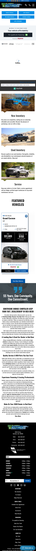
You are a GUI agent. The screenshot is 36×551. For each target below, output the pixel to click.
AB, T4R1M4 (20, 434)
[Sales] (30, 5)
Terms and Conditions (16, 548)
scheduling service (10, 363)
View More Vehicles (18, 281)
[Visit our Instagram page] (21, 485)
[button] (18, 35)
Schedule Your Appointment (18, 504)
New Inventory (18, 116)
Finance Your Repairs (18, 526)
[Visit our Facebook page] (11, 485)
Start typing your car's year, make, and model (15, 85)
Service (18, 184)
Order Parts (18, 507)
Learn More (8, 271)
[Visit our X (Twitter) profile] (15, 485)
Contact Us (18, 539)
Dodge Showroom (18, 498)
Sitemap (9, 548)
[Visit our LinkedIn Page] (25, 485)
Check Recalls (18, 513)
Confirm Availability (21, 271)
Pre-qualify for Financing (18, 520)
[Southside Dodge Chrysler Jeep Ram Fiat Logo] (11, 5)
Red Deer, (15, 434)
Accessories (18, 510)
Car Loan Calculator (18, 529)
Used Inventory (18, 150)
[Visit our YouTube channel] (18, 485)
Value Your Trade (18, 523)
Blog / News (18, 542)
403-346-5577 (21, 437)
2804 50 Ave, (18, 432)
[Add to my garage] (26, 216)
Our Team (18, 536)
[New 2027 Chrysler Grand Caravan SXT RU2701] (14, 252)
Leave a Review (18, 545)
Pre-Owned (18, 495)
